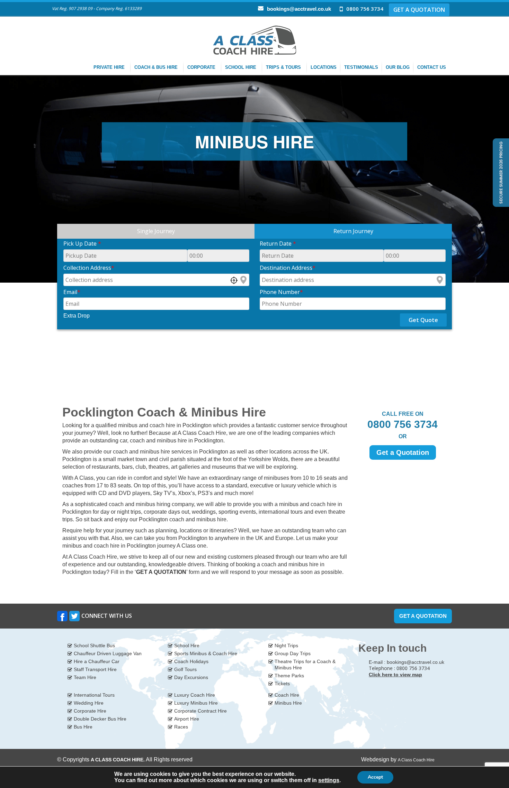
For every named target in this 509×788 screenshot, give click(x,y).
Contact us (432, 67)
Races (181, 727)
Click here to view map (395, 674)
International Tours (94, 695)
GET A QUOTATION (419, 9)
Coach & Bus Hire (156, 67)
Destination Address (287, 268)
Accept (375, 777)
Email (71, 292)
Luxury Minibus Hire (196, 703)
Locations (324, 67)
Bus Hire (83, 727)
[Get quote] (500, 172)
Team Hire (85, 677)
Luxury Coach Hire (194, 695)
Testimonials (361, 67)
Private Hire (109, 67)
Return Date (278, 243)
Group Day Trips (293, 653)
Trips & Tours (284, 67)
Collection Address (88, 268)
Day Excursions (191, 677)
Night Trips (286, 645)
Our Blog (398, 67)
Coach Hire (287, 695)
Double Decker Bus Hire (100, 719)
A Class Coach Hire (416, 760)
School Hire (241, 67)
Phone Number (281, 292)
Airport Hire (186, 719)
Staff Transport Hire (95, 669)
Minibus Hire (288, 703)
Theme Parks (289, 675)
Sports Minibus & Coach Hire (205, 653)
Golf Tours (185, 669)
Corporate (202, 67)
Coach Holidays (191, 661)
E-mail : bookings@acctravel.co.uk (406, 662)
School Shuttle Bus (94, 645)
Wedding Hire (89, 703)
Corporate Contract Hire (200, 711)
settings (328, 780)
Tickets (282, 683)
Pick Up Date (82, 243)
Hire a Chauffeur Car (96, 661)
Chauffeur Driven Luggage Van (108, 653)
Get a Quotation (402, 452)
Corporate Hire (90, 711)
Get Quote (423, 320)
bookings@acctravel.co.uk (299, 9)
